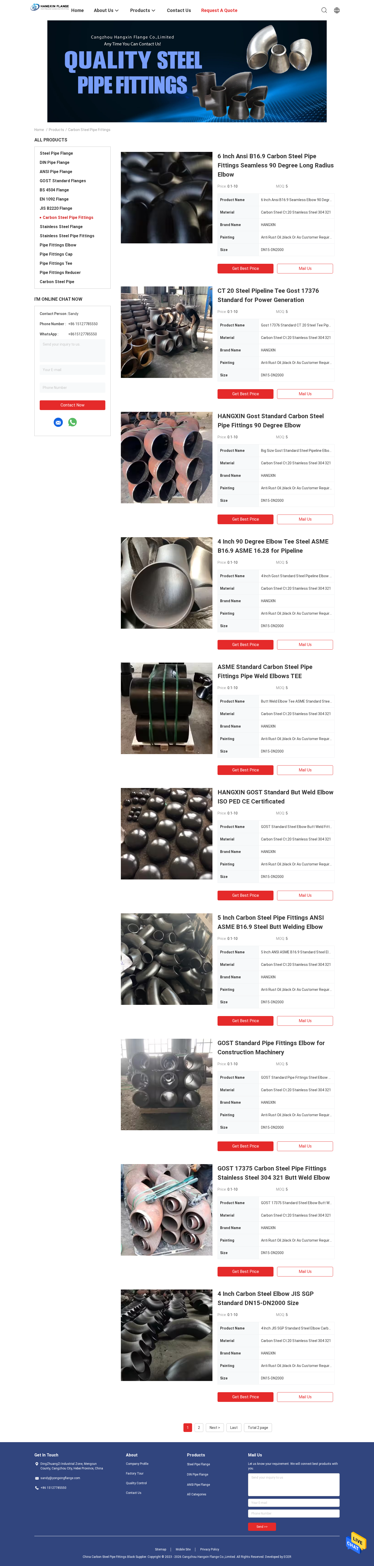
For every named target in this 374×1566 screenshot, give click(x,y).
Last (234, 1428)
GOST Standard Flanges (63, 180)
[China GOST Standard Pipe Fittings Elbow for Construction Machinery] (166, 1084)
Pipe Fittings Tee (56, 263)
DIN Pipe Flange (54, 162)
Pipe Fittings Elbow (58, 245)
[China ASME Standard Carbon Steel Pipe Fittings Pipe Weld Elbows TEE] (166, 708)
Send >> (262, 1527)
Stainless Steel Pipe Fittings (67, 235)
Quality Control (136, 1483)
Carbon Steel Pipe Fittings (68, 217)
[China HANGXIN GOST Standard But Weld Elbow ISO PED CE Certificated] (166, 834)
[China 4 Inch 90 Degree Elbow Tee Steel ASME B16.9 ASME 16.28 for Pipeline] (166, 583)
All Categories (196, 1494)
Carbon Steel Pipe (57, 281)
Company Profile (137, 1464)
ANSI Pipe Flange (56, 171)
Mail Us (305, 268)
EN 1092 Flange (54, 199)
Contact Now (72, 405)
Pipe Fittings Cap (56, 254)
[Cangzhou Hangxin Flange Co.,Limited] (50, 7)
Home (39, 130)
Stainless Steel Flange (61, 226)
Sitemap (160, 1549)
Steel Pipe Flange (56, 153)
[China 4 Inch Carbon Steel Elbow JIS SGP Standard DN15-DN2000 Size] (166, 1335)
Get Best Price (245, 268)
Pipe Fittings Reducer (60, 272)
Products (56, 130)
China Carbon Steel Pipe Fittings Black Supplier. (115, 1557)
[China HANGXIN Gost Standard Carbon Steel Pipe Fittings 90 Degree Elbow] (166, 457)
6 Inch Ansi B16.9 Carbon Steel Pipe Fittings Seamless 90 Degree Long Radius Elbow (276, 165)
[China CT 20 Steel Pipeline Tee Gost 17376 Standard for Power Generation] (166, 332)
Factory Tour (134, 1473)
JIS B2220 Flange (56, 208)
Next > (215, 1428)
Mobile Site (183, 1549)
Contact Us (133, 1493)
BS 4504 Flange (54, 190)
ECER (287, 1557)
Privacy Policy (209, 1549)
